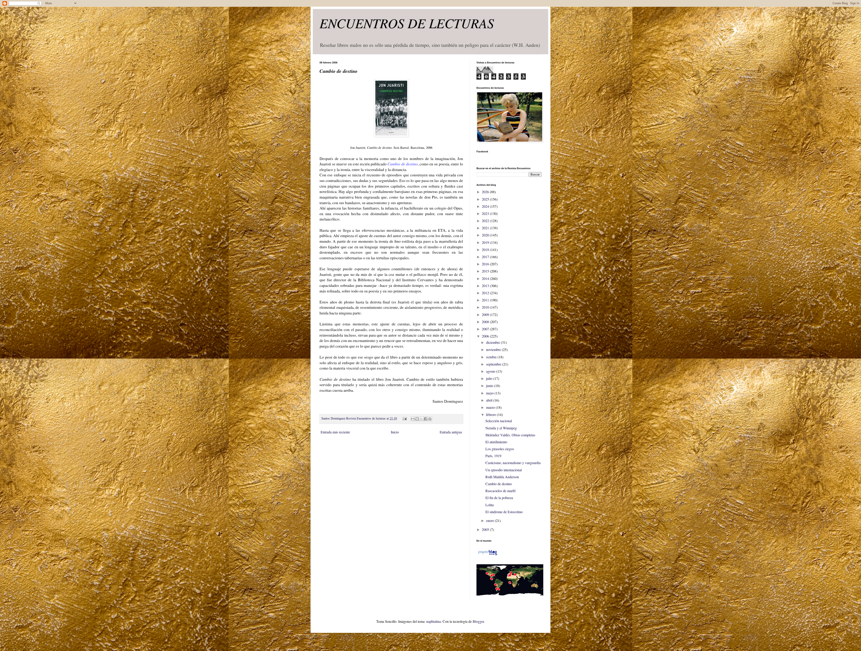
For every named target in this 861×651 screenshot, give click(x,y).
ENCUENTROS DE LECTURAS (407, 23)
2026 (486, 191)
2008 (486, 321)
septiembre (494, 364)
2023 (486, 213)
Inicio (395, 432)
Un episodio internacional (503, 469)
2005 (486, 529)
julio (489, 378)
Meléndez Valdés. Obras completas (510, 435)
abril (489, 400)
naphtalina (433, 621)
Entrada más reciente (335, 432)
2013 (486, 285)
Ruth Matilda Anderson (502, 476)
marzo (491, 407)
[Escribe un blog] (417, 419)
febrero (491, 414)
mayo (490, 393)
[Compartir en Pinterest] (430, 419)
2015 (486, 271)
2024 (486, 206)
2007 (486, 329)
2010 (486, 307)
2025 (486, 199)
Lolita (489, 504)
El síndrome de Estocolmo (504, 511)
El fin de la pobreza (499, 497)
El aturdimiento (496, 441)
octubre (492, 357)
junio (490, 385)
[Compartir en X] (421, 419)
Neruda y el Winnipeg (501, 428)
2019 (486, 242)
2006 (486, 336)
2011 (486, 300)
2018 (486, 249)
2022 (486, 220)
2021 (486, 227)
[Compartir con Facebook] (425, 419)
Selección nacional (498, 420)
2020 (486, 235)
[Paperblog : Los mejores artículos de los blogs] (487, 554)
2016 (486, 264)
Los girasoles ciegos (499, 448)
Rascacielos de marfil (500, 490)
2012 (486, 292)
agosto (491, 371)
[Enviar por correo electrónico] (413, 419)
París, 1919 (493, 455)
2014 (486, 278)
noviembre (494, 349)
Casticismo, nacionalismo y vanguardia (513, 462)
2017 (486, 256)
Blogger (478, 621)
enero (490, 520)
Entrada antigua (451, 432)
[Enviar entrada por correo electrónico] (404, 418)
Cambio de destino (498, 483)
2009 (486, 314)
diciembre (493, 342)
